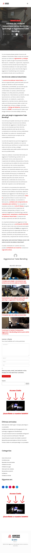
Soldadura (4, 473)
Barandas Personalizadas (8, 462)
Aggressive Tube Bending (15, 259)
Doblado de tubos (6, 464)
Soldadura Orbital (6, 475)
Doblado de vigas (6, 466)
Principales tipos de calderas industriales (14, 315)
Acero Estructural (6, 458)
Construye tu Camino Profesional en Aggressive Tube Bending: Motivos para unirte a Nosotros (15, 332)
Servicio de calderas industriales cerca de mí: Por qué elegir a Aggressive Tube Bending (15, 27)
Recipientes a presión (15, 20)
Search (3, 380)
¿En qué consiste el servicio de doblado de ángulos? (15, 433)
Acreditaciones (6, 460)
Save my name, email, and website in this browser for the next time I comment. (14, 371)
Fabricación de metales (8, 469)
